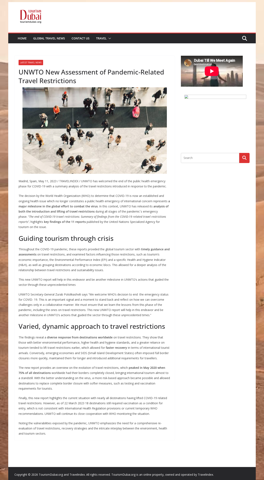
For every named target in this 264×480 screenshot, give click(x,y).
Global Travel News (49, 38)
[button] (109, 38)
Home (22, 38)
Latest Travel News (30, 62)
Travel (101, 38)
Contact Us (81, 38)
